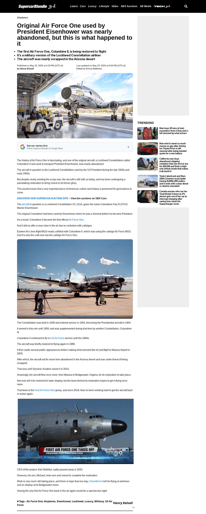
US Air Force (57, 338)
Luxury (92, 6)
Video (115, 6)
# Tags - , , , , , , (64, 503)
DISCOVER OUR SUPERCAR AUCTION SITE (42, 198)
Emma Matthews (94, 68)
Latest (74, 6)
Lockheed (77, 501)
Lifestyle (104, 6)
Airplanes (22, 17)
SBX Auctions (129, 6)
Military (99, 501)
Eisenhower (64, 501)
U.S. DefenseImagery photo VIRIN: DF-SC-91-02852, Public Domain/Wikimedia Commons (75, 316)
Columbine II (96, 481)
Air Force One (76, 219)
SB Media (145, 6)
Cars (83, 6)
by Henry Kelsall (25, 68)
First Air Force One (45, 390)
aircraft (25, 204)
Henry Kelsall (123, 503)
